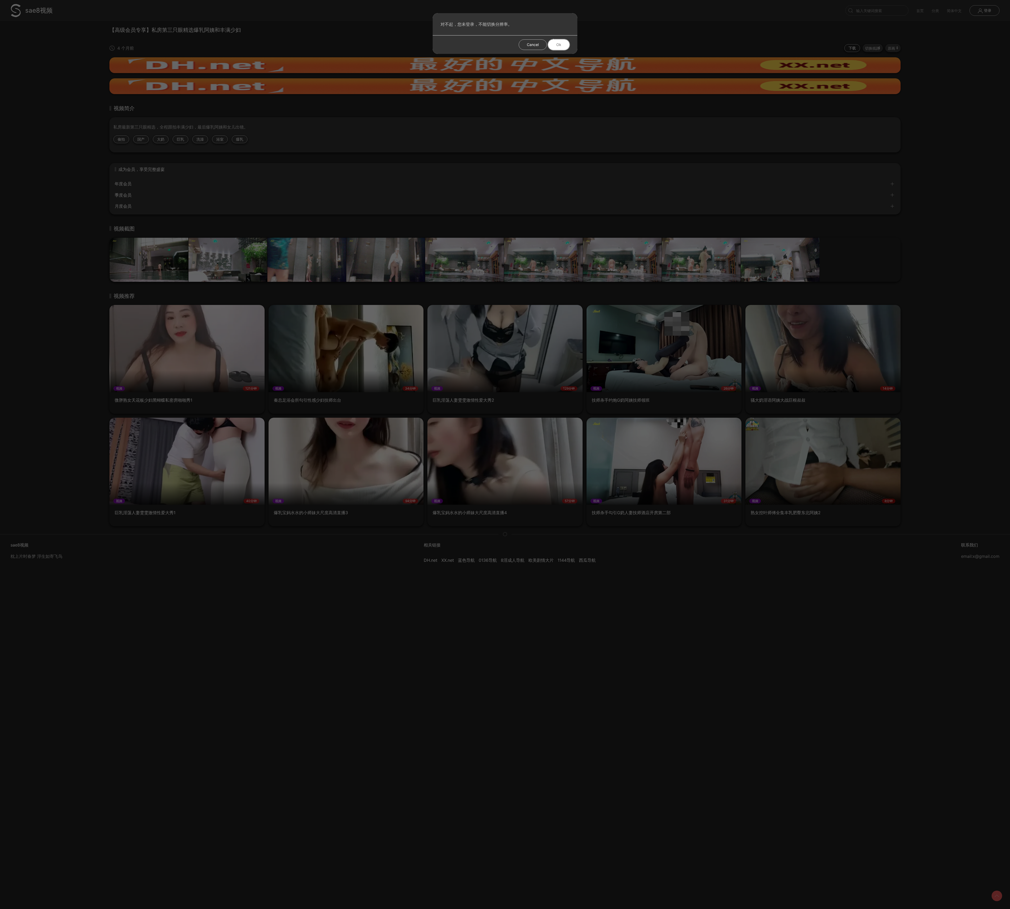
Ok (558, 44)
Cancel (533, 44)
